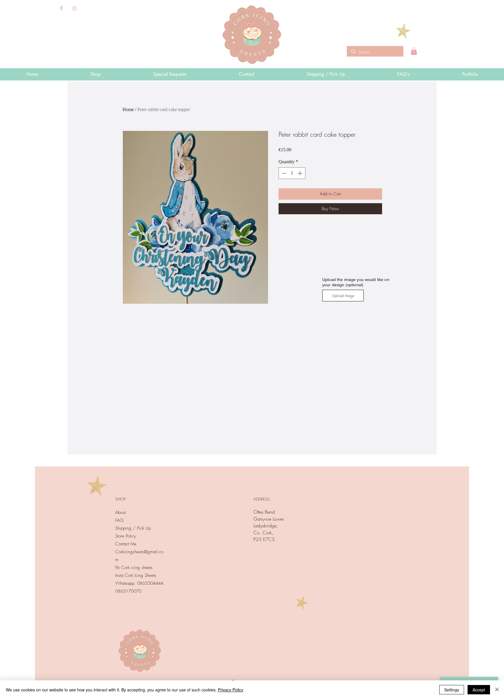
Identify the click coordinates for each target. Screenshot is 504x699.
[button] (414, 51)
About (120, 512)
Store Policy (125, 536)
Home (128, 109)
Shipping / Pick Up (133, 528)
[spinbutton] (292, 173)
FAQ (119, 520)
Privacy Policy (230, 690)
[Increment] (300, 173)
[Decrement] (283, 173)
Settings (451, 690)
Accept (479, 690)
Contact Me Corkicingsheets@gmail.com (139, 552)
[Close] (497, 689)
